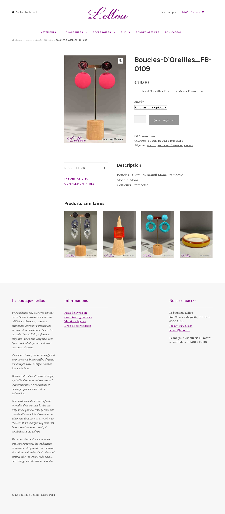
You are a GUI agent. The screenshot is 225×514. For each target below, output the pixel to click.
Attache (139, 102)
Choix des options (81, 234)
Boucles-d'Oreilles (44, 40)
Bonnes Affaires (147, 32)
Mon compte (168, 12)
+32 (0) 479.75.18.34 (180, 325)
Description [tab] (74, 168)
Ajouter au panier (164, 120)
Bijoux (125, 32)
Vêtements (48, 32)
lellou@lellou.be (179, 330)
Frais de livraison (75, 312)
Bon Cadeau (173, 32)
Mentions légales (75, 321)
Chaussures (74, 32)
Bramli (188, 145)
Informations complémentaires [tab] (79, 181)
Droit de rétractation (77, 325)
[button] (120, 61)
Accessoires (102, 32)
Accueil (18, 40)
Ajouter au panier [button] (119, 234)
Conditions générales (78, 317)
